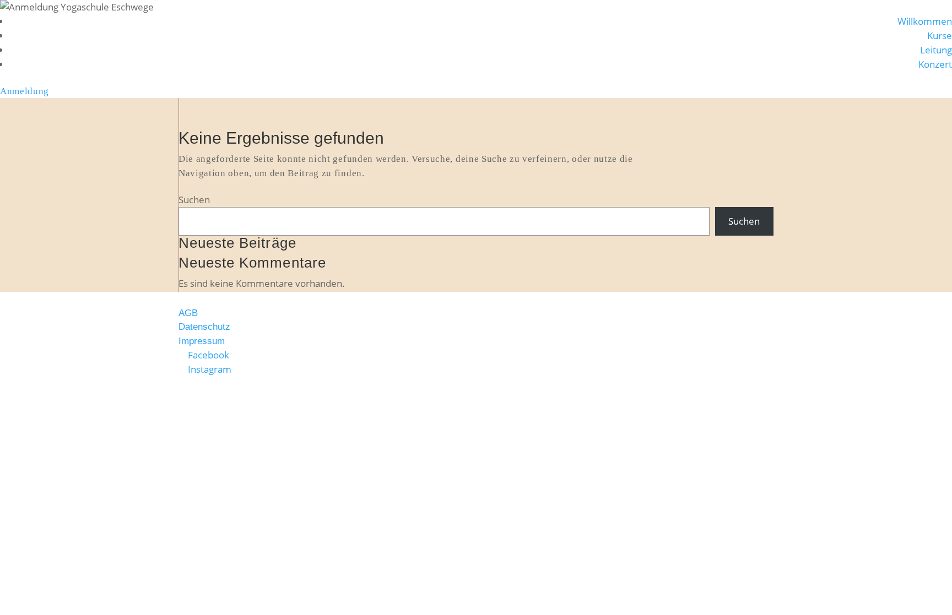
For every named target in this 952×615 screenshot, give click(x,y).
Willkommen (924, 21)
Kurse (939, 35)
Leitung (936, 49)
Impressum (201, 341)
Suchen (194, 199)
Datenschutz (204, 327)
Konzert (935, 64)
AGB (188, 313)
